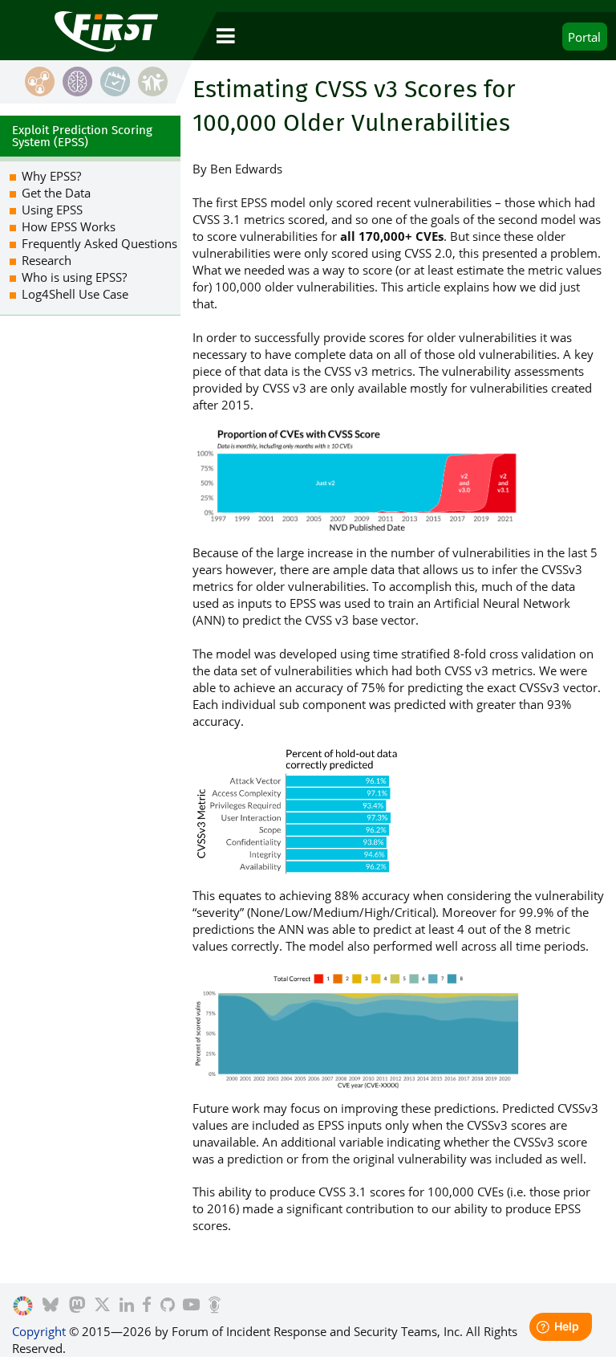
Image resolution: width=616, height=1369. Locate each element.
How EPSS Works (69, 226)
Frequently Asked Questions (99, 243)
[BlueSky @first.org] (50, 1306)
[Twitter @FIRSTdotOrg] (102, 1306)
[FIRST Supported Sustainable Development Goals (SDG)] (22, 1306)
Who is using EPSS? (74, 277)
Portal (584, 37)
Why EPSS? (51, 176)
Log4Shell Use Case (75, 294)
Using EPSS (52, 210)
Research (46, 260)
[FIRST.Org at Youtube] (191, 1306)
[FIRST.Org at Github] (167, 1306)
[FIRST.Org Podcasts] (214, 1306)
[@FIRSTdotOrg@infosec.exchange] (77, 1306)
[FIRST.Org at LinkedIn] (126, 1306)
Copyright (39, 1331)
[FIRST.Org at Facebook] (147, 1306)
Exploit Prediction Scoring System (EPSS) (82, 136)
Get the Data (56, 193)
